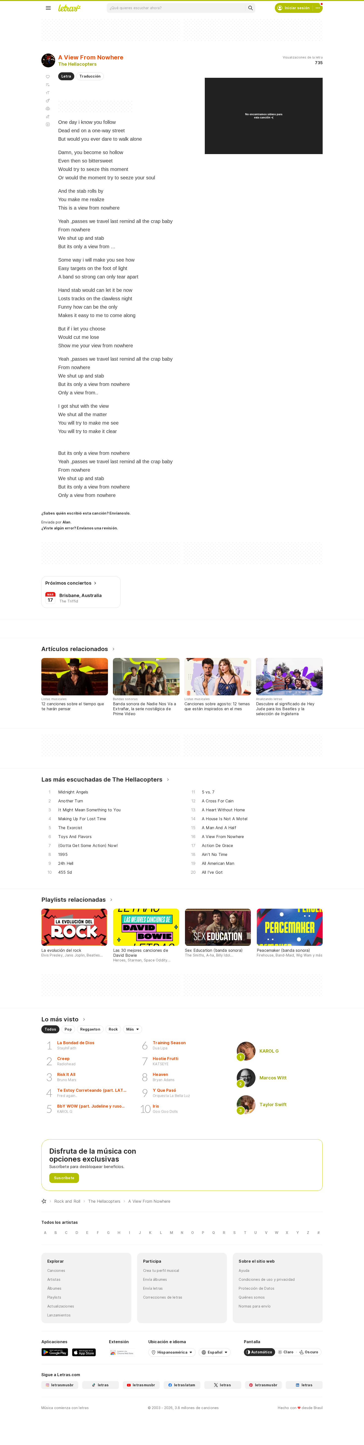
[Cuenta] (318, 8)
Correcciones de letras (162, 1297)
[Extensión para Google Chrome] (122, 1352)
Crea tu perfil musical (161, 1270)
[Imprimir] (47, 108)
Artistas (53, 1279)
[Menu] (48, 8)
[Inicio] (43, 1201)
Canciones (56, 1270)
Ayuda (244, 1270)
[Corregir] (47, 116)
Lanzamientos (59, 1315)
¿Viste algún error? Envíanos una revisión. (79, 528)
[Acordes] (47, 100)
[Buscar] (250, 8)
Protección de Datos (256, 1288)
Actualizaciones (60, 1306)
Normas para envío (255, 1306)
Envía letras (153, 1288)
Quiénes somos (252, 1297)
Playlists (54, 1297)
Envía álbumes (155, 1279)
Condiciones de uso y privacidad (267, 1279)
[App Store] (84, 1352)
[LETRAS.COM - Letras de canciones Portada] (69, 8)
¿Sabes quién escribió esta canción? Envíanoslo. (85, 513)
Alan (67, 522)
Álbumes (54, 1288)
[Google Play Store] (54, 1352)
